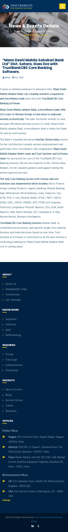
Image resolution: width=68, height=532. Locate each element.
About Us (11, 284)
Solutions (11, 325)
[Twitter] (38, 526)
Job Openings (13, 300)
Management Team (16, 289)
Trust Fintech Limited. (44, 517)
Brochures (11, 411)
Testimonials (13, 295)
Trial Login (11, 360)
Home (17, 31)
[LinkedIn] (32, 526)
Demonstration (14, 365)
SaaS (8, 330)
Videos (9, 406)
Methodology (13, 335)
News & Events (45, 31)
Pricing (9, 354)
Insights (29, 31)
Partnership (12, 370)
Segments (11, 319)
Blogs (9, 395)
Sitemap (6, 500)
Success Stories (14, 400)
